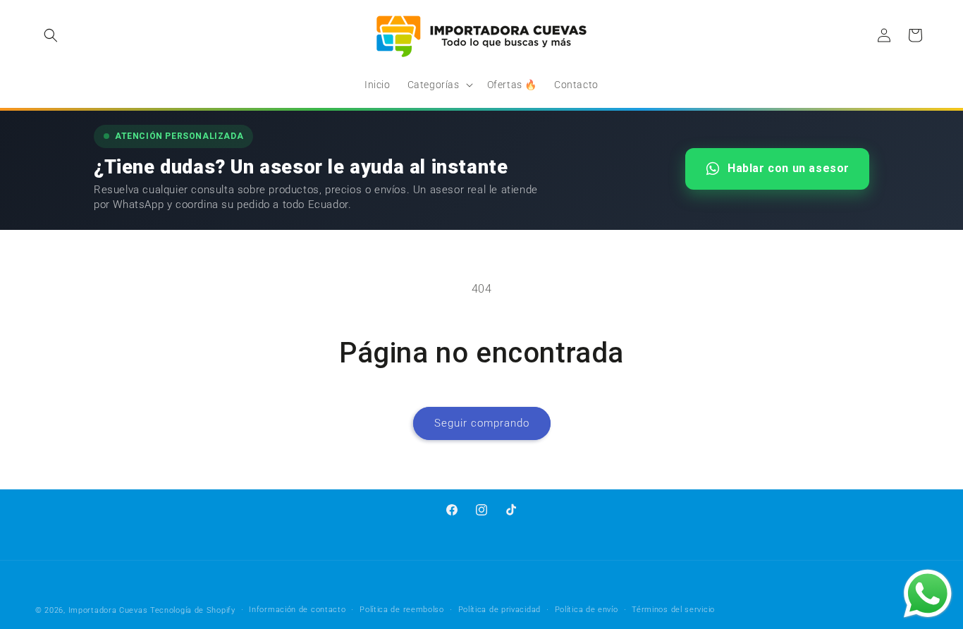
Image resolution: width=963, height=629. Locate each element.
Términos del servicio (673, 609)
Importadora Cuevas (108, 610)
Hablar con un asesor (788, 168)
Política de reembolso (402, 609)
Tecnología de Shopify (192, 610)
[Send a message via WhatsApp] (928, 594)
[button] (50, 35)
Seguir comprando (481, 423)
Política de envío (586, 609)
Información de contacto (297, 609)
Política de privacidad (499, 609)
